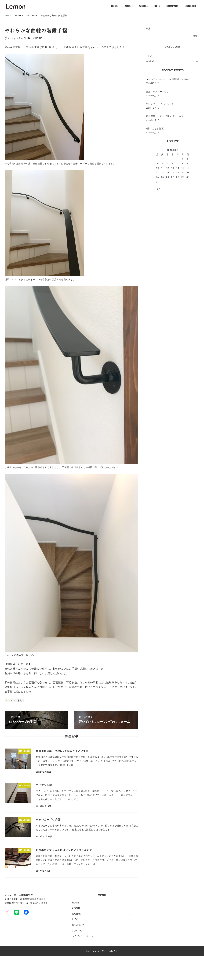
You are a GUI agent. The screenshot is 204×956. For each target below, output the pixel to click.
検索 (148, 28)
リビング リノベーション (160, 103)
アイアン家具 (15, 700)
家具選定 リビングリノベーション (165, 116)
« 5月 (158, 188)
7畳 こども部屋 (155, 128)
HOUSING (37, 38)
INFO (149, 55)
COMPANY (78, 925)
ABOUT (76, 908)
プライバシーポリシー (84, 936)
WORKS (150, 61)
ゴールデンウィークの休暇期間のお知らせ (168, 79)
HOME (75, 902)
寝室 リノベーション (157, 91)
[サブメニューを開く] (197, 61)
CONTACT (78, 930)
